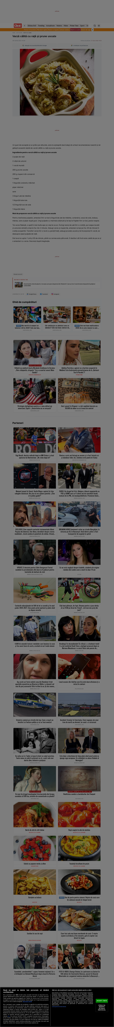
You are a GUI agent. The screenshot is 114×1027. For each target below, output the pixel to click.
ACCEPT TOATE (102, 1001)
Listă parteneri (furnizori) (59, 1006)
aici (9, 1016)
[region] (57, 1007)
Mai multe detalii (27, 1001)
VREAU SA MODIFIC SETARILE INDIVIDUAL (102, 1007)
